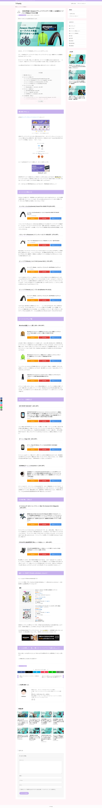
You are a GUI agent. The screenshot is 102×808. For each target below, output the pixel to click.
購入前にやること (28, 75)
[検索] (85, 0)
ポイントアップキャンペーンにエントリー (30, 117)
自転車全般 (72, 43)
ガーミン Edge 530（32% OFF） (32, 92)
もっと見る (41, 101)
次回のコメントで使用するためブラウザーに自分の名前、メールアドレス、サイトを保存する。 (38, 789)
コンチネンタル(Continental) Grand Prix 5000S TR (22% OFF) (38, 78)
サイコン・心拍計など (28, 89)
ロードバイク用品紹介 (22, 15)
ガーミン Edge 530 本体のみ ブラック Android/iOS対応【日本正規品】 (42, 445)
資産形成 (71, 45)
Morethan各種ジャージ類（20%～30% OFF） (34, 87)
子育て (71, 35)
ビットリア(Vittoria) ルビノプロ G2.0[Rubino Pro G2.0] (36, 83)
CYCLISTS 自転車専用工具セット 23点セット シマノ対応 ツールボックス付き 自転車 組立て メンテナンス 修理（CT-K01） (43, 549)
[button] (21, 672)
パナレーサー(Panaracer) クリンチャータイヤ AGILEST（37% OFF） (39, 80)
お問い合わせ (72, 13)
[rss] (84, 0)
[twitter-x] (82, 0)
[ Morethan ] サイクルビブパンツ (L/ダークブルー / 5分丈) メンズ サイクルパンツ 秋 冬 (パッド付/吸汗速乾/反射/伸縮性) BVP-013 (44, 375)
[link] (32, 699)
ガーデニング (72, 25)
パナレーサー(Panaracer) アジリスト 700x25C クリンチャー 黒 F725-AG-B (43, 240)
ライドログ (72, 28)
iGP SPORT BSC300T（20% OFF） (33, 90)
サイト (20, 785)
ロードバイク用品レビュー (75, 30)
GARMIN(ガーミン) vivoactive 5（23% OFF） (34, 93)
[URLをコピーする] (60, 672)
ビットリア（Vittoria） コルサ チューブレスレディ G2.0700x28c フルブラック (44, 267)
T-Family (18, 3)
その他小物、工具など (28, 95)
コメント (21, 760)
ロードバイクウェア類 (28, 85)
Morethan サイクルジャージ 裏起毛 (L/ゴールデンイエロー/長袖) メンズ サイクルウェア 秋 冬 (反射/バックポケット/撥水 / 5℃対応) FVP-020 (44, 332)
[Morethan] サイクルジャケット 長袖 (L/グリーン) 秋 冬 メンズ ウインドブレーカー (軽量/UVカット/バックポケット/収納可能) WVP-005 (44, 355)
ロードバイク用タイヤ (28, 77)
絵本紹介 (71, 40)
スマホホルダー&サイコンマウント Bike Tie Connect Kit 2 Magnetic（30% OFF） (41, 97)
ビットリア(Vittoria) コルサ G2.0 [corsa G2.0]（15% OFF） (37, 81)
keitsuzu (24, 696)
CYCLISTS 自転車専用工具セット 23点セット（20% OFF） (37, 99)
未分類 (71, 38)
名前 (20, 775)
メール (21, 780)
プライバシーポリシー (74, 16)
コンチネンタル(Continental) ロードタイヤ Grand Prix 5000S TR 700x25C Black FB (43, 213)
